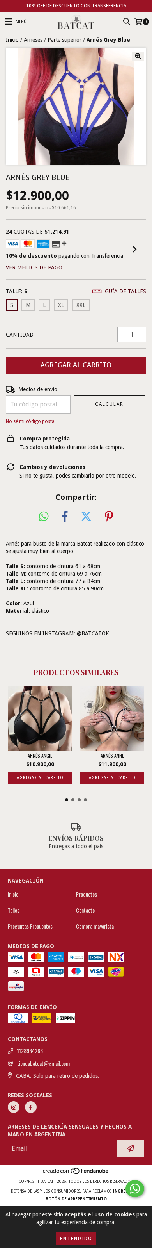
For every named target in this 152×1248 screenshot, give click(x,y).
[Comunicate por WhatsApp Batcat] (134, 1188)
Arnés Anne (112, 755)
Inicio (12, 40)
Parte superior (64, 40)
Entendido (76, 1238)
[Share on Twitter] (86, 516)
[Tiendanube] (76, 1173)
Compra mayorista (95, 926)
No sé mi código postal (31, 421)
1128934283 (30, 1051)
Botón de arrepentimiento (76, 1199)
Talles (13, 910)
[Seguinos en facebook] (31, 1107)
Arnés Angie (40, 755)
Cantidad (20, 335)
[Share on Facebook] (64, 516)
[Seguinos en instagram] (13, 1107)
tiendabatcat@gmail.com (43, 1063)
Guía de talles (124, 291)
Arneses (33, 40)
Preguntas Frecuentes (30, 926)
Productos (86, 894)
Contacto (85, 910)
